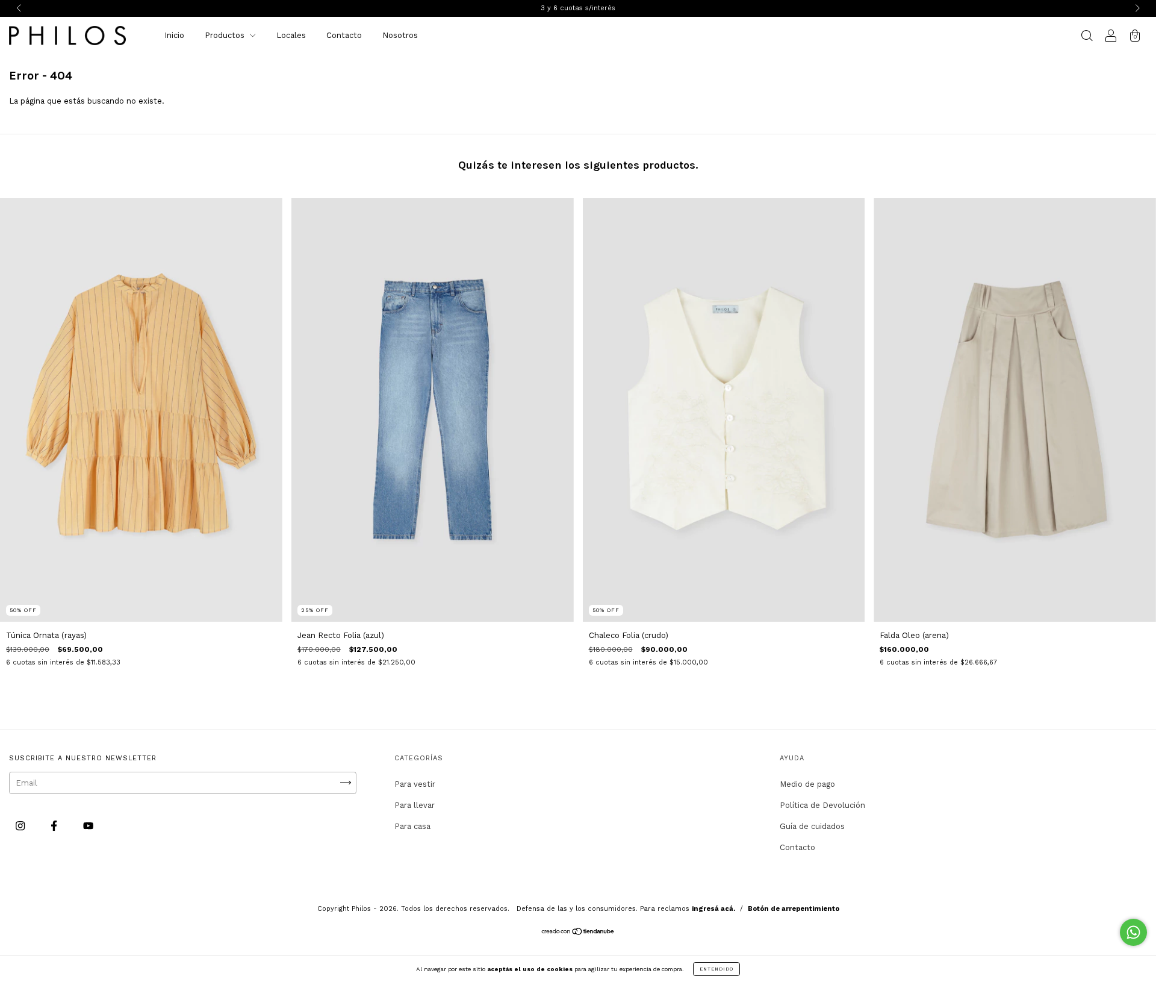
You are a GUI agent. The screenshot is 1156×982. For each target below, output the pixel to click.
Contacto (344, 35)
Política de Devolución (822, 805)
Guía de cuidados (812, 826)
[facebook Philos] (55, 825)
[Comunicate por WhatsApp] (1133, 932)
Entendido (716, 969)
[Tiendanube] (578, 932)
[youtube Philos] (88, 825)
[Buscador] (1087, 37)
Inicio (174, 35)
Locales (291, 35)
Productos (226, 35)
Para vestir (414, 784)
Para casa (412, 826)
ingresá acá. (713, 909)
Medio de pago (807, 784)
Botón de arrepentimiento (793, 909)
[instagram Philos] (21, 825)
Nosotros (400, 35)
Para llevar (414, 805)
